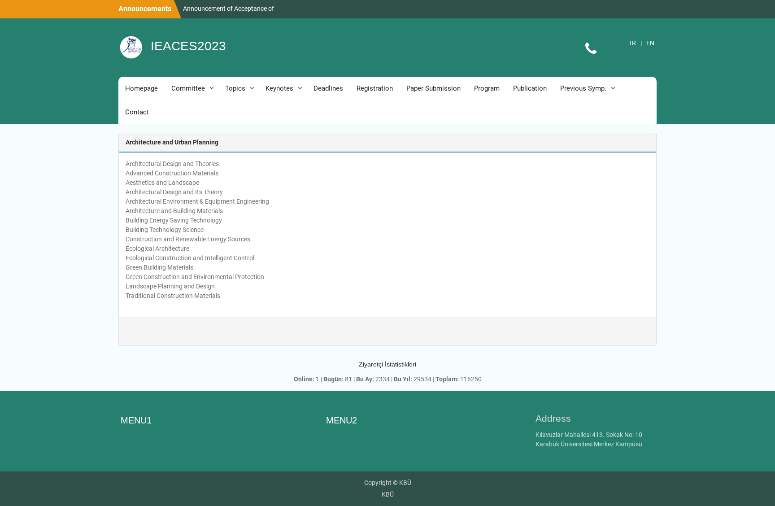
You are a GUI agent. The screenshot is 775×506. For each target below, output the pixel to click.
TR (632, 43)
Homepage (141, 88)
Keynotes (279, 88)
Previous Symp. (583, 88)
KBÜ (388, 494)
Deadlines (328, 88)
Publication (530, 88)
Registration (375, 88)
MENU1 (136, 420)
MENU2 (341, 420)
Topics (235, 88)
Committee (188, 88)
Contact (137, 112)
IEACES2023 (188, 46)
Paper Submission (433, 88)
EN (650, 43)
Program (487, 88)
